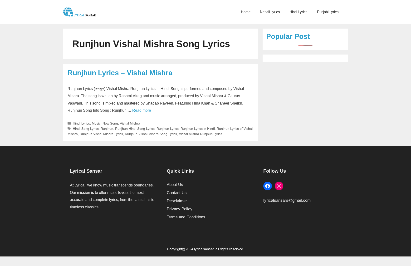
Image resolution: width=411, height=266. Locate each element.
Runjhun (107, 128)
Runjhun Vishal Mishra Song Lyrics (151, 134)
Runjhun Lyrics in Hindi (198, 128)
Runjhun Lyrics (168, 128)
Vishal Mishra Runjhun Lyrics (200, 134)
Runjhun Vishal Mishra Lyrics (101, 134)
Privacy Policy (179, 209)
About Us (175, 184)
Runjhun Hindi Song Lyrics (135, 128)
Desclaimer (177, 201)
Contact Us (177, 193)
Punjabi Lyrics (328, 12)
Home (245, 12)
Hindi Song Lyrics (86, 128)
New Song (110, 123)
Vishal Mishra (130, 123)
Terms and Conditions (186, 217)
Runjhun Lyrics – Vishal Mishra (120, 73)
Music (96, 123)
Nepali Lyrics (270, 12)
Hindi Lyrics (298, 12)
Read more (141, 110)
